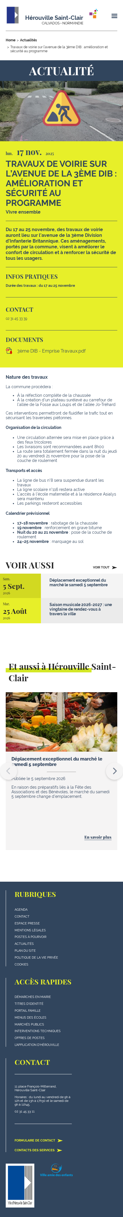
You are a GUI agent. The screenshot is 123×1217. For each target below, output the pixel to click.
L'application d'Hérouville (37, 1045)
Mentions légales (30, 930)
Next (114, 771)
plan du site (25, 951)
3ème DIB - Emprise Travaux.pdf (51, 351)
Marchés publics (29, 1024)
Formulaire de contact (35, 1140)
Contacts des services (35, 1150)
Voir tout (101, 567)
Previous (8, 771)
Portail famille (28, 1011)
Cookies (21, 964)
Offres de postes (30, 1038)
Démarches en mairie (33, 997)
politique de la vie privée (36, 957)
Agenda (21, 910)
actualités (24, 944)
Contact (22, 916)
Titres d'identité (29, 1004)
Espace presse (27, 923)
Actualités (28, 40)
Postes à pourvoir (30, 937)
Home (10, 40)
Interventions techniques (38, 1031)
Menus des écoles (30, 1017)
